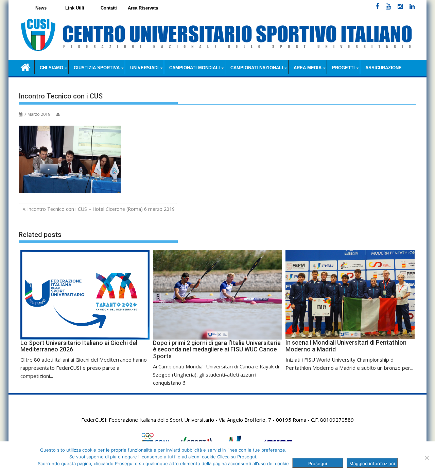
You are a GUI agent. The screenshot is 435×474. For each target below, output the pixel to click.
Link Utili (74, 8)
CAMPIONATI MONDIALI (194, 67)
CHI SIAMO (51, 67)
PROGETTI (343, 67)
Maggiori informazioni (372, 463)
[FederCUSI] (25, 66)
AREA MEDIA (307, 67)
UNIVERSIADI (144, 67)
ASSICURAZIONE (383, 67)
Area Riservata (143, 8)
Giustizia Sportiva (97, 67)
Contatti (109, 8)
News (41, 8)
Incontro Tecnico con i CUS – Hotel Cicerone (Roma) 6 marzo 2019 (101, 209)
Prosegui (317, 463)
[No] (426, 457)
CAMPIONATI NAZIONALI (256, 67)
